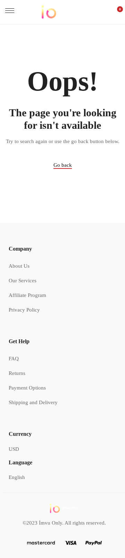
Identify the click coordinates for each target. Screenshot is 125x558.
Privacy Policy (24, 310)
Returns (17, 373)
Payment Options (27, 388)
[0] (116, 12)
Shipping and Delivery (33, 402)
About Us (19, 266)
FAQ (14, 358)
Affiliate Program (27, 295)
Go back (62, 165)
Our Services (22, 280)
